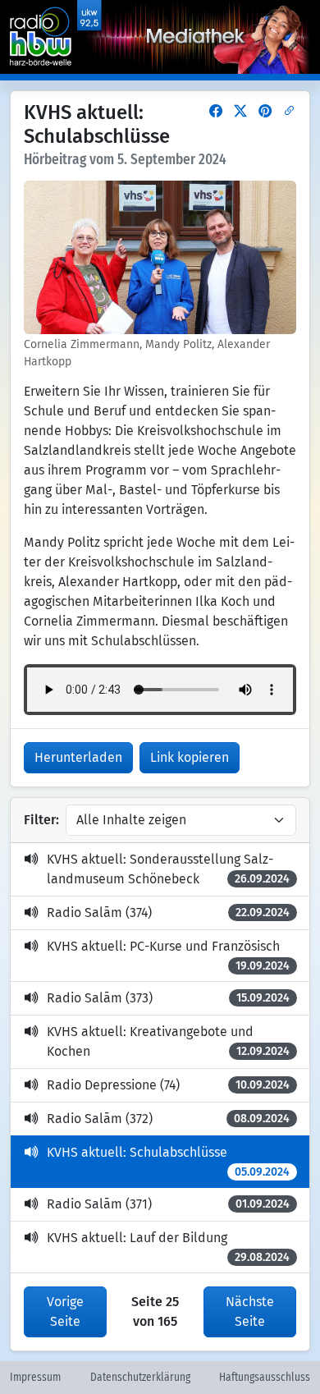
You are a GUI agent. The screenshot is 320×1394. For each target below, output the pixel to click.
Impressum (35, 1377)
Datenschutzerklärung (140, 1377)
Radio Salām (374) (168, 912)
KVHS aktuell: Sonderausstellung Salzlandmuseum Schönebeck (168, 869)
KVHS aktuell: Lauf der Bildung (168, 1247)
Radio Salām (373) (168, 998)
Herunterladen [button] (78, 757)
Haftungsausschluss (264, 1377)
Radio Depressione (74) (168, 1085)
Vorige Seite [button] (65, 1311)
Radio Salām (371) (168, 1204)
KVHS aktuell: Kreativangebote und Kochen (168, 1041)
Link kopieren (189, 757)
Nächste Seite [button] (250, 1311)
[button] (215, 111)
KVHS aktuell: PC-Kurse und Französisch (168, 955)
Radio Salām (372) (168, 1118)
